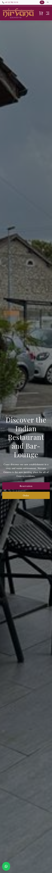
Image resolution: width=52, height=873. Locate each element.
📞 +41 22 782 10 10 (10, 2)
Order (26, 495)
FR (48, 2)
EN (42, 2)
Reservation (26, 486)
